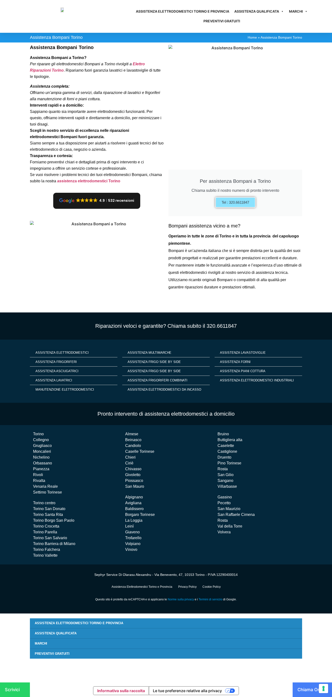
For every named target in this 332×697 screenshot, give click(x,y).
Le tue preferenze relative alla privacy (187, 690)
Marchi (296, 11)
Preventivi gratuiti (221, 21)
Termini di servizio (210, 599)
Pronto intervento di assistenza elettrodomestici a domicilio (166, 414)
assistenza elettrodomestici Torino (88, 181)
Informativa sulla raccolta (121, 690)
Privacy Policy (187, 586)
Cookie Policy (211, 586)
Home (252, 37)
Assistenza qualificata (256, 11)
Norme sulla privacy (181, 599)
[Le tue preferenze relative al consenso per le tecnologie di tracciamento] (323, 688)
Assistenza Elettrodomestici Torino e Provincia (182, 11)
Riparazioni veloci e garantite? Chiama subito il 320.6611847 (166, 326)
